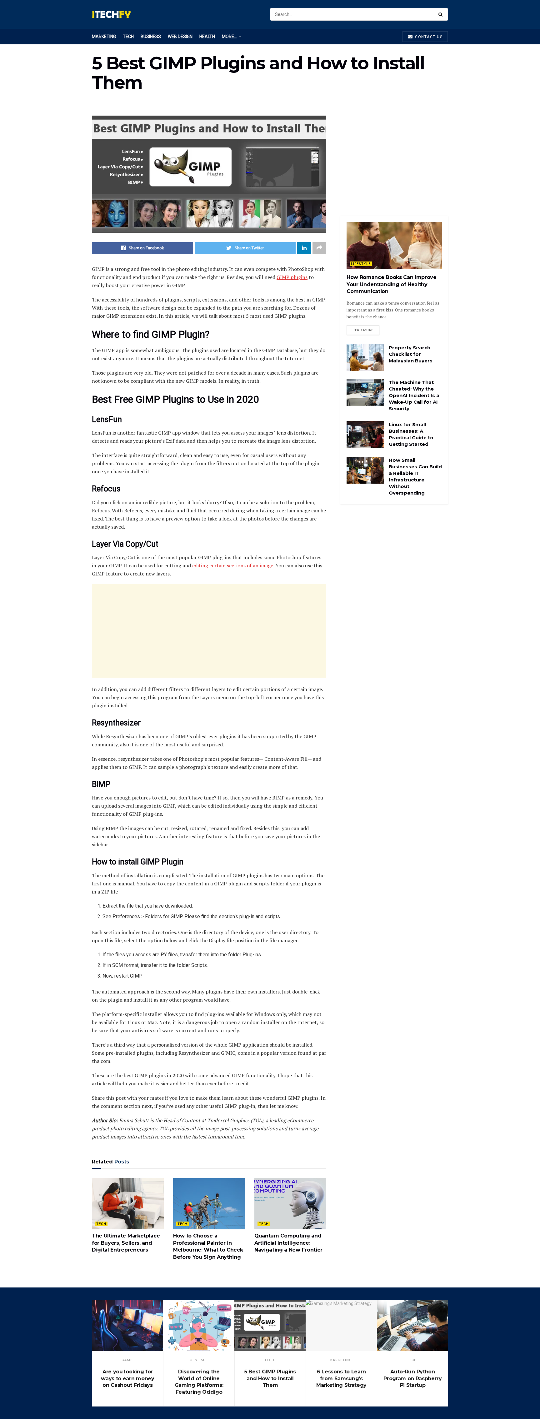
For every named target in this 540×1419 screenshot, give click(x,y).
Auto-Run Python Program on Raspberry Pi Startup (412, 1378)
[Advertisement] (209, 631)
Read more (362, 330)
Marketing (104, 36)
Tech (128, 36)
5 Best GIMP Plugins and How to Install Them (270, 1378)
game (127, 1360)
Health (207, 36)
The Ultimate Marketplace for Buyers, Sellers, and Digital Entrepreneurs (126, 1243)
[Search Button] (441, 14)
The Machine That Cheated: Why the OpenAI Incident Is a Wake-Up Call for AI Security (414, 395)
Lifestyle (361, 264)
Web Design (180, 36)
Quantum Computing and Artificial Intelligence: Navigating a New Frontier (288, 1243)
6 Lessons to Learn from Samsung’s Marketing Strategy (341, 1378)
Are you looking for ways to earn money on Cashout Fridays (127, 1378)
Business (151, 36)
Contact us (428, 37)
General (198, 1360)
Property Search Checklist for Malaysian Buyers (410, 354)
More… (229, 36)
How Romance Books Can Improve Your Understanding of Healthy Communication (392, 284)
